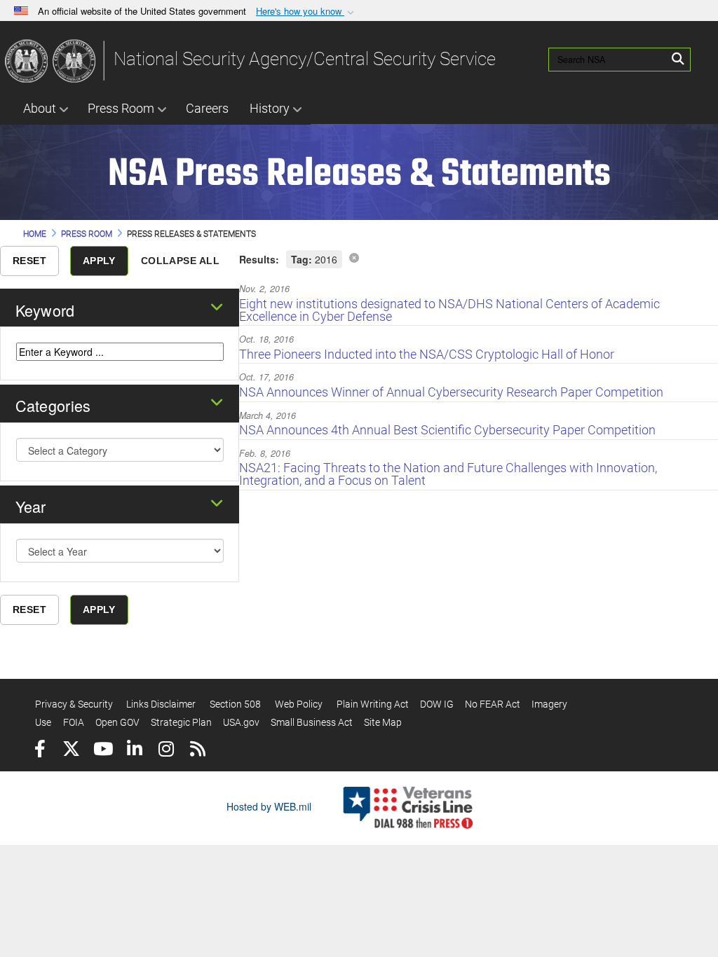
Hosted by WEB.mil (268, 806)
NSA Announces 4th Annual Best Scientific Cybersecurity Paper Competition (447, 429)
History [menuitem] (270, 108)
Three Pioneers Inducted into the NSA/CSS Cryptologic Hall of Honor (426, 354)
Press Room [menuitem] (121, 108)
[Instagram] (166, 750)
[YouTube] (102, 750)
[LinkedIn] (134, 750)
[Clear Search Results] (354, 257)
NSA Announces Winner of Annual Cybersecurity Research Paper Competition (451, 392)
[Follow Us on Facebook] (39, 750)
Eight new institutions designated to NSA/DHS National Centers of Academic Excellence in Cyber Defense (449, 310)
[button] (306, 11)
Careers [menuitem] (207, 108)
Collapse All (180, 260)
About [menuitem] (39, 108)
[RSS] (197, 750)
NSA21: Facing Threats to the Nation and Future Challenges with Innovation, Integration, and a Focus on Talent (448, 474)
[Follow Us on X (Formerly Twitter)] (71, 750)
